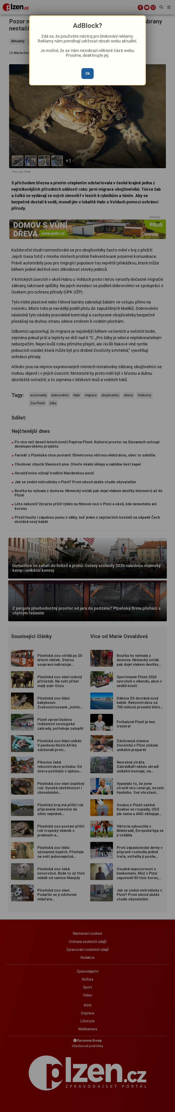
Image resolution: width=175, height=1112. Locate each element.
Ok (87, 73)
